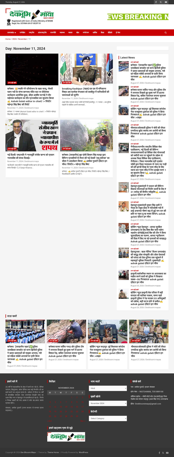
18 (50, 411)
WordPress (83, 452)
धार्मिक (95, 32)
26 (55, 416)
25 (50, 416)
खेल (77, 32)
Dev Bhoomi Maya (28, 452)
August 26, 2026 (137, 286)
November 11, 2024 (15, 108)
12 (55, 407)
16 (77, 407)
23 (77, 411)
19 (55, 411)
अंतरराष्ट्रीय (42, 32)
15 (72, 407)
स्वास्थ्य (62, 32)
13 (61, 407)
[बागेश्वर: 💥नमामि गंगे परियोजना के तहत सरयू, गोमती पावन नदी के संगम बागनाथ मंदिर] (31, 69)
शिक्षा (102, 32)
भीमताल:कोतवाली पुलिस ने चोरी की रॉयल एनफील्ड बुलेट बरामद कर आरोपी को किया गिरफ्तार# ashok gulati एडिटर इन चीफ (148, 132)
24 (82, 411)
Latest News (127, 57)
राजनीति (53, 32)
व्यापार (70, 32)
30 (77, 416)
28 (66, 416)
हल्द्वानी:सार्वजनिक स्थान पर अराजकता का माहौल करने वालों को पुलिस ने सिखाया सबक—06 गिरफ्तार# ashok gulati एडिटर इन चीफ (148, 278)
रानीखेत (22, 32)
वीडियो (110, 32)
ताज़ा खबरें (12, 316)
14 (66, 407)
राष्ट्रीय (31, 32)
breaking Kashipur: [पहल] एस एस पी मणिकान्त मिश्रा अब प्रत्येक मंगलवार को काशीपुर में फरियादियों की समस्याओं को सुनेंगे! (85, 91)
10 (82, 402)
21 (66, 411)
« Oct (49, 421)
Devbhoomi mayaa (152, 83)
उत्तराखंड (10, 32)
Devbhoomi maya (32, 108)
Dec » (83, 421)
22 (72, 411)
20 (61, 411)
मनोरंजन (86, 32)
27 (61, 416)
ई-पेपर (118, 32)
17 (82, 407)
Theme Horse (53, 452)
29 (72, 416)
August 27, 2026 (137, 83)
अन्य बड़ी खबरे (12, 83)
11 (50, 407)
